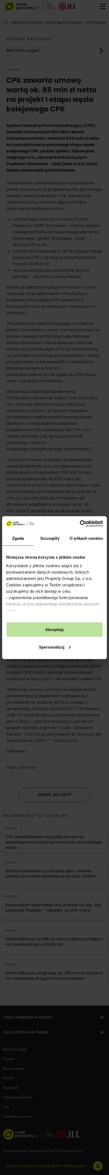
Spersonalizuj (51, 647)
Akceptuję (54, 629)
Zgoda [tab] (18, 538)
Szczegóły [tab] (50, 538)
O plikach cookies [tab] (86, 538)
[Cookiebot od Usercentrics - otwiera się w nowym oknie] (80, 523)
